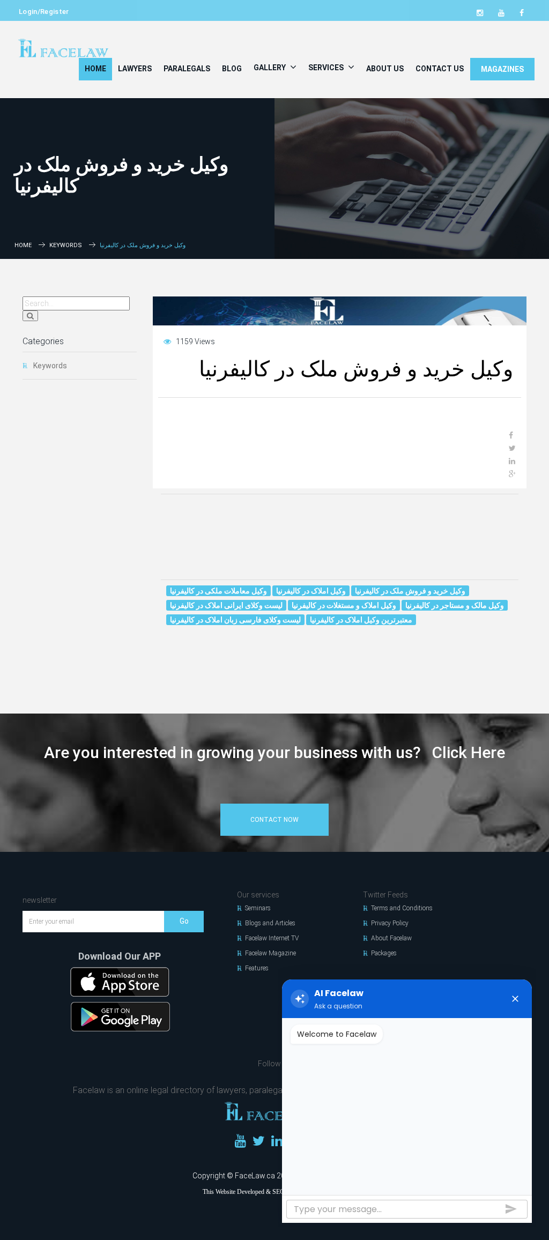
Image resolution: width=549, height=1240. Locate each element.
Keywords (65, 245)
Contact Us (440, 68)
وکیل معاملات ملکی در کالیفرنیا (218, 590)
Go (184, 921)
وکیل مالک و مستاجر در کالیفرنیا (454, 605)
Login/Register (44, 12)
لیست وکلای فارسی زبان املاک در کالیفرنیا (235, 619)
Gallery (270, 67)
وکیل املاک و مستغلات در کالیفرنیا (344, 605)
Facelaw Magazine (270, 953)
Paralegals (187, 68)
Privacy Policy (390, 923)
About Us (385, 68)
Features (257, 968)
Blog (232, 68)
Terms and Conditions (402, 908)
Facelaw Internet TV (272, 938)
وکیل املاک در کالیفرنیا (311, 590)
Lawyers (135, 68)
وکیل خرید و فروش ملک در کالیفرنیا (410, 590)
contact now (274, 819)
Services (326, 67)
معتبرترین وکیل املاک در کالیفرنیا (361, 619)
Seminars (258, 908)
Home (95, 68)
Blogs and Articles (270, 923)
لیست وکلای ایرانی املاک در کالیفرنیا (226, 605)
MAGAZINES (502, 69)
